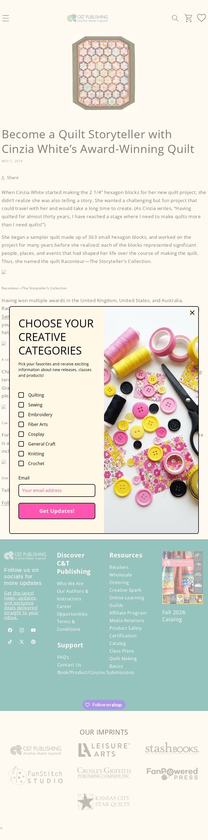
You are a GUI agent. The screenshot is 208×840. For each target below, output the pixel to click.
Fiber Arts (38, 424)
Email (24, 478)
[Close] (192, 312)
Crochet (36, 463)
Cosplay (36, 434)
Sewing (35, 405)
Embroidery (40, 414)
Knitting (36, 453)
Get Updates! (56, 511)
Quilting (36, 395)
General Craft (42, 444)
